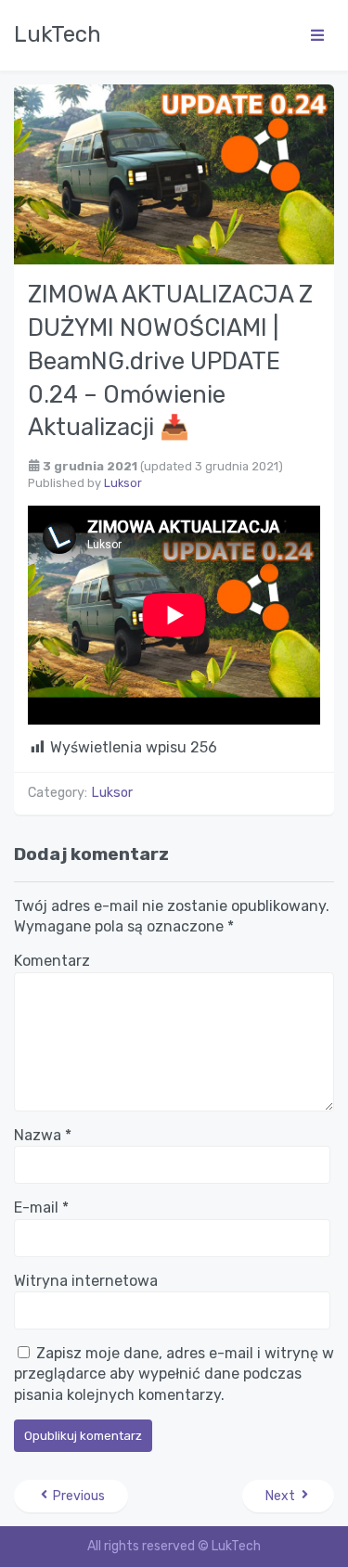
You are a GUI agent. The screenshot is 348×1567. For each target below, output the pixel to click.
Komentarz (52, 961)
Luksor (123, 483)
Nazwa (42, 1135)
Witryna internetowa (86, 1281)
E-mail (41, 1207)
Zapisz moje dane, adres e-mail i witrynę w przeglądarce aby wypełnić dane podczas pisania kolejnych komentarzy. (174, 1374)
